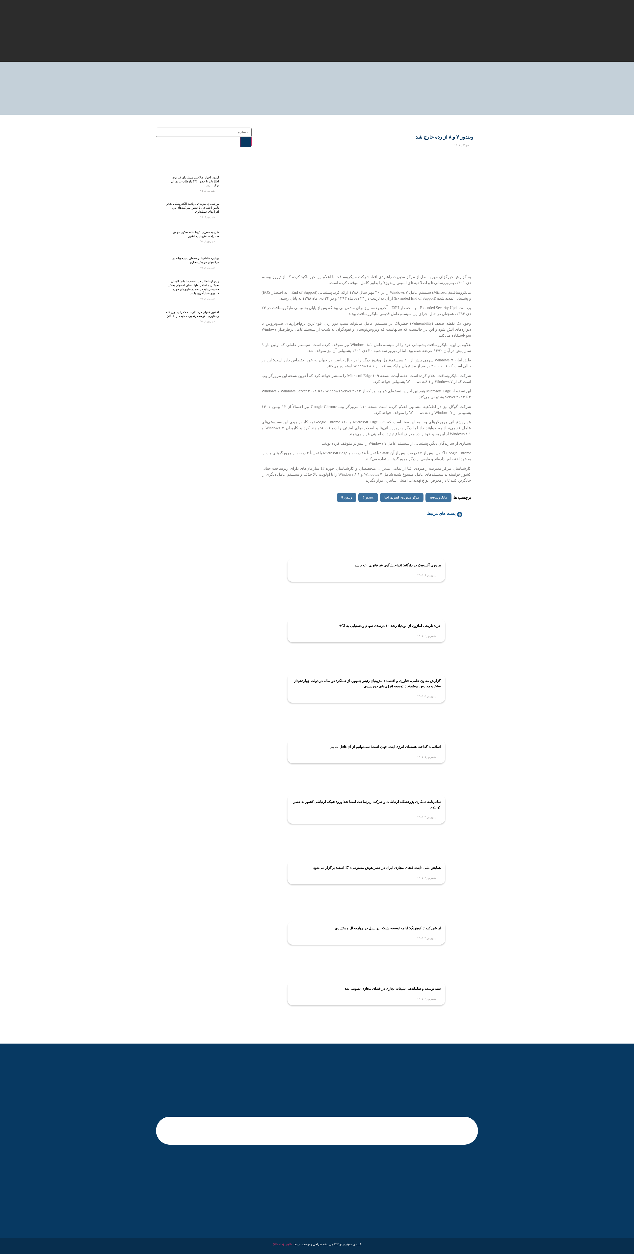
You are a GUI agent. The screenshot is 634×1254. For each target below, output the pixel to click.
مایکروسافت (438, 497)
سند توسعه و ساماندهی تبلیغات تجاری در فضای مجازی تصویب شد (393, 989)
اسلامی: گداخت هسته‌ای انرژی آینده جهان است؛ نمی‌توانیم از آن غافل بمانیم (385, 747)
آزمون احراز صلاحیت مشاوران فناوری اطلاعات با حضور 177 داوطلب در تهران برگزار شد (195, 181)
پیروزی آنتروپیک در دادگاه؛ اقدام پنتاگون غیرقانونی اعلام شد (398, 565)
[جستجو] (246, 142)
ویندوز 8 (346, 497)
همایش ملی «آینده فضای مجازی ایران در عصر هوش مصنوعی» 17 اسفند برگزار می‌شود (377, 868)
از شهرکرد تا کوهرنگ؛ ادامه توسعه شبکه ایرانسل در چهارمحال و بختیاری (388, 928)
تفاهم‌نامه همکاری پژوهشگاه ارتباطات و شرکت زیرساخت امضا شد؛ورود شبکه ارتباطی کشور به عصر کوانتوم (367, 804)
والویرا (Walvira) (282, 1244)
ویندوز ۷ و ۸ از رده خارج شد (445, 137)
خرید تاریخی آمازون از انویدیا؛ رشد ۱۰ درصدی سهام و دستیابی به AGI (390, 626)
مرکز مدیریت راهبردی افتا (401, 497)
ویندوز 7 (368, 497)
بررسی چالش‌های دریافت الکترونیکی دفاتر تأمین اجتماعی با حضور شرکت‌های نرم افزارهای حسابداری (192, 207)
